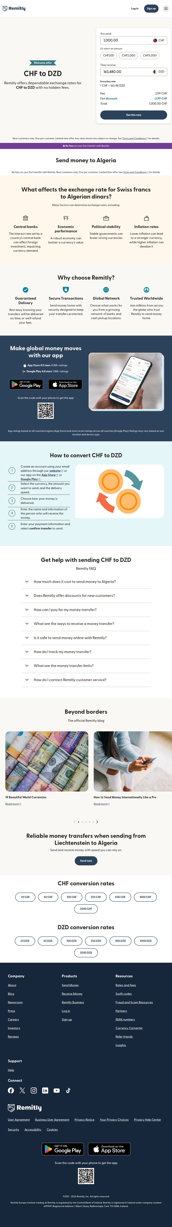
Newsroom (15, 1002)
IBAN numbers (125, 1019)
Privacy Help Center (147, 1119)
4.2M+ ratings (48, 366)
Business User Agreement (52, 1119)
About (12, 985)
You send (105, 33)
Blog (11, 993)
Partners (121, 1011)
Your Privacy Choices (114, 1119)
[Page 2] (82, 822)
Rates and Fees (126, 985)
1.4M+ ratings (48, 372)
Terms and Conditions (135, 138)
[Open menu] (166, 8)
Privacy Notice (84, 1119)
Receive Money (72, 993)
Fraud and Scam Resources (134, 1002)
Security (13, 1129)
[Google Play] (26, 384)
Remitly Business (73, 1002)
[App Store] (65, 384)
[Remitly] (14, 8)
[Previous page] (75, 822)
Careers (13, 1019)
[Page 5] (93, 822)
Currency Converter (129, 1028)
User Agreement (19, 1119)
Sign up (151, 8)
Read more (13, 804)
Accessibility (33, 1129)
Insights (121, 1045)
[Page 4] (90, 822)
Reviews (13, 1036)
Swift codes (124, 993)
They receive (108, 65)
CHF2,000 (128, 55)
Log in (134, 8)
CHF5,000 (150, 55)
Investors (14, 1028)
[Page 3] (86, 822)
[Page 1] (78, 822)
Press (11, 1011)
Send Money (70, 985)
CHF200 (108, 55)
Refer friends (124, 1036)
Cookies (52, 1129)
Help (11, 1070)
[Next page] (97, 822)
